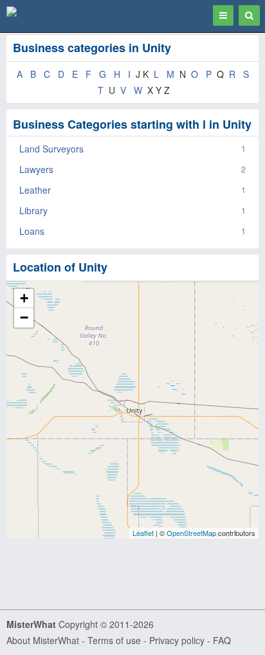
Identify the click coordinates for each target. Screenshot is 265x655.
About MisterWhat (42, 640)
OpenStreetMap (191, 533)
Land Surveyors (51, 148)
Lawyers (36, 169)
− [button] (24, 317)
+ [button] (24, 298)
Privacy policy (177, 640)
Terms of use (114, 640)
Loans (31, 231)
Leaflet (143, 533)
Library (33, 210)
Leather (35, 189)
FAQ (222, 640)
